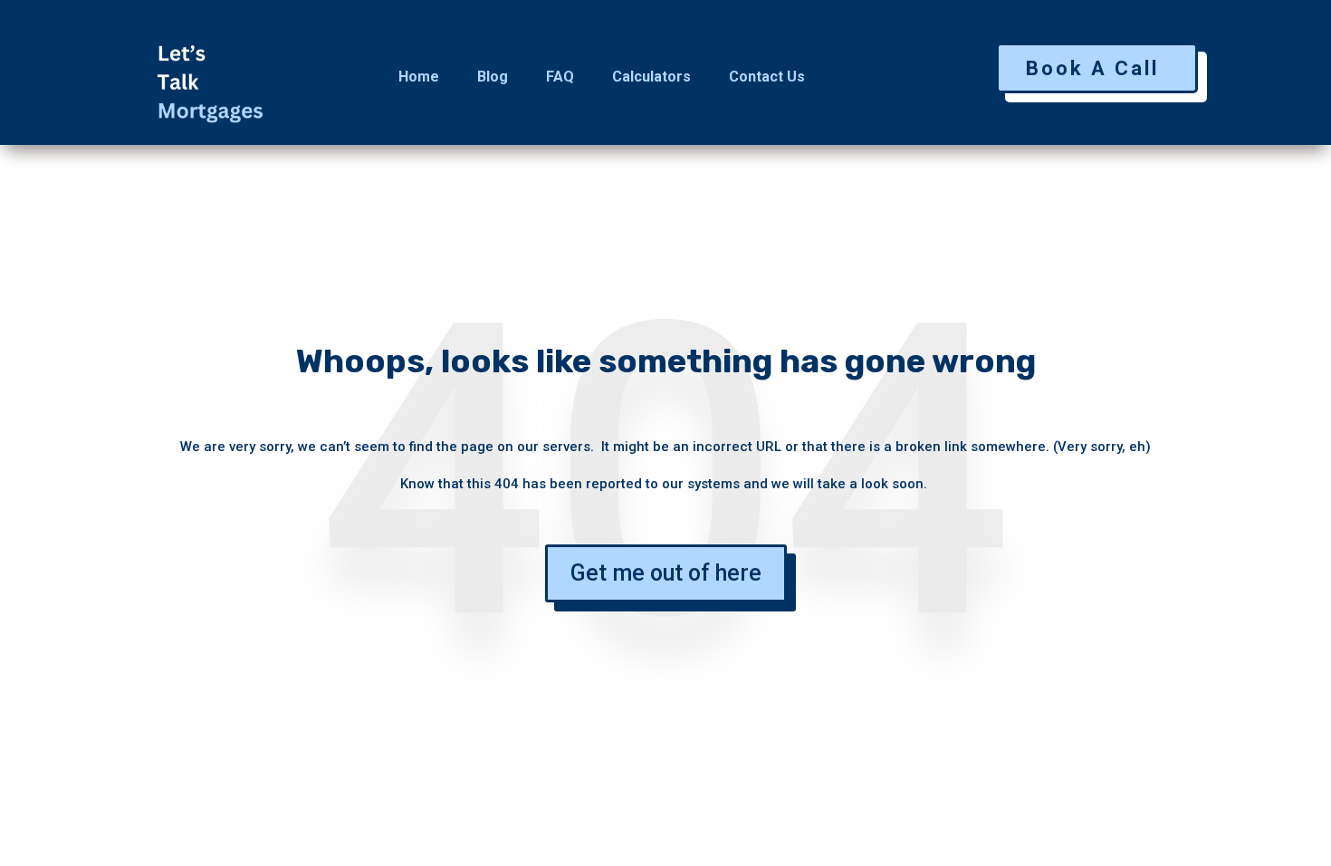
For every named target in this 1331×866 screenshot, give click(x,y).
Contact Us (767, 76)
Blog (492, 76)
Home (418, 76)
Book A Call (1092, 68)
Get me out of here (665, 573)
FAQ (560, 76)
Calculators (651, 76)
